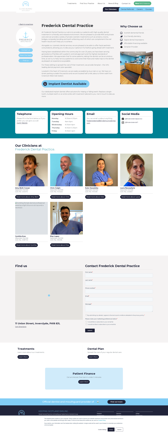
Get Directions (20, 327)
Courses (148, 9)
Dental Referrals (127, 9)
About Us (101, 3)
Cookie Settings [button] (102, 429)
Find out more (116, 402)
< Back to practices (25, 24)
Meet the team (26, 55)
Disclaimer (139, 415)
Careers (140, 9)
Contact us (25, 50)
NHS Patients (142, 3)
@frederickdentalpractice (133, 119)
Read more (27, 197)
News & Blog (113, 3)
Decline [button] (119, 429)
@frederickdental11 (131, 122)
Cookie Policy (101, 420)
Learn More (23, 357)
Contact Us (126, 3)
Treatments (71, 3)
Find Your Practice (87, 3)
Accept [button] (111, 429)
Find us (25, 60)
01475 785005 (22, 123)
